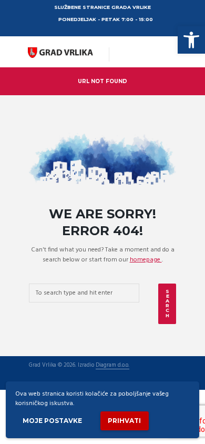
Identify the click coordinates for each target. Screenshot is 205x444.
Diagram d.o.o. (112, 365)
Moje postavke (52, 421)
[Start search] (167, 304)
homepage (146, 260)
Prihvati (124, 421)
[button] (191, 40)
